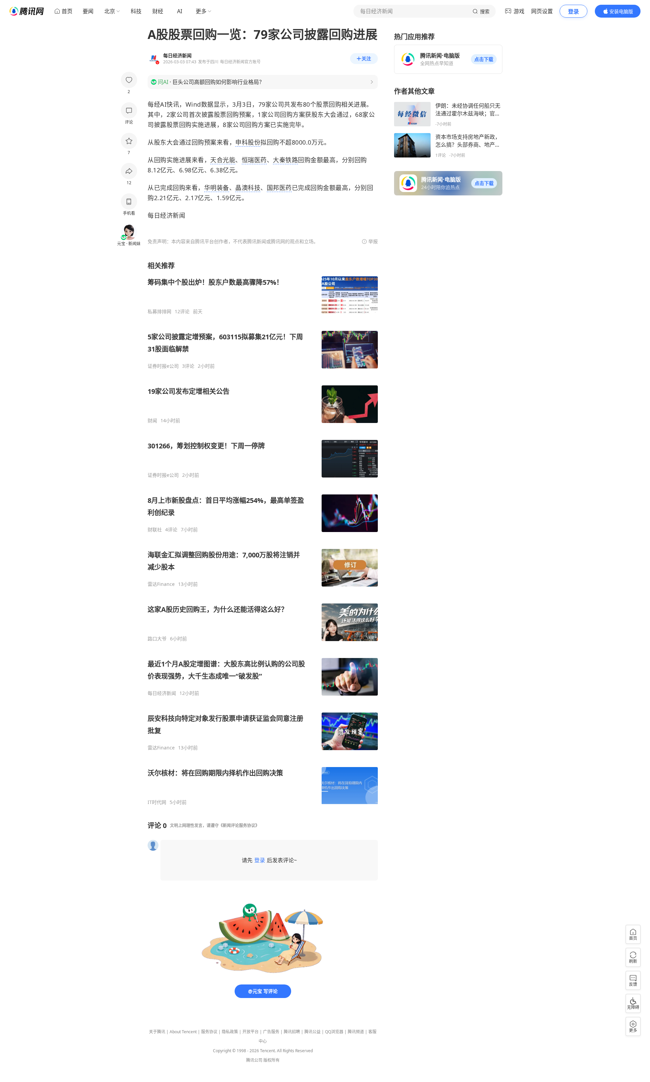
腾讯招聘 (292, 1032)
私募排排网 (159, 311)
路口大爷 (157, 638)
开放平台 (250, 1032)
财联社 (155, 529)
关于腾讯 (157, 1032)
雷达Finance (161, 584)
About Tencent (183, 1032)
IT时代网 (157, 802)
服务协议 (209, 1032)
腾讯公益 (312, 1032)
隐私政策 (230, 1032)
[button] (484, 59)
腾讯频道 (356, 1032)
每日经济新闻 (162, 693)
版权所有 (271, 1060)
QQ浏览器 (334, 1032)
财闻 (152, 420)
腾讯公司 (254, 1060)
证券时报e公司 (163, 366)
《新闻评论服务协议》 (239, 825)
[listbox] (263, 533)
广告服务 (271, 1032)
